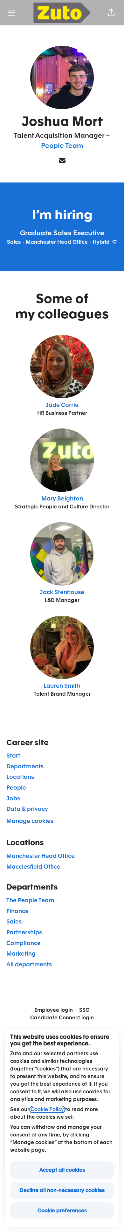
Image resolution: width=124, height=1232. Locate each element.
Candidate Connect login (62, 1017)
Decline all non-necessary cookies (62, 1190)
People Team (62, 145)
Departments (25, 766)
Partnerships (24, 932)
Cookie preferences (62, 1210)
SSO (84, 1010)
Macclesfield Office (33, 867)
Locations (20, 777)
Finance (17, 911)
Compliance (23, 943)
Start (13, 755)
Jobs (13, 798)
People (16, 788)
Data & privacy (27, 809)
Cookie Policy (47, 1109)
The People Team (30, 900)
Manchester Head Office (40, 856)
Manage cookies (29, 821)
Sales (14, 921)
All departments (29, 964)
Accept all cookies (62, 1170)
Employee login (53, 1010)
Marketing (21, 954)
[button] (111, 13)
